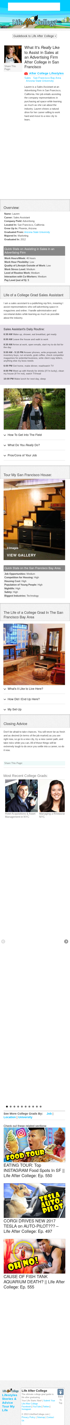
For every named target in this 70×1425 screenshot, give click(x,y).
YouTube (37, 1406)
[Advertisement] (34, 7)
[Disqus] (34, 1339)
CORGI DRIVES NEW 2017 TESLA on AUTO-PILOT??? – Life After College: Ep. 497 (31, 1226)
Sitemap (41, 1417)
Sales (27, 77)
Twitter (46, 1406)
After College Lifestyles (46, 73)
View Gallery (21, 555)
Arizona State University (40, 80)
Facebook (26, 1406)
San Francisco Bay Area (47, 77)
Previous (3, 941)
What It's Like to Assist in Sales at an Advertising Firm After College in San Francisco (42, 56)
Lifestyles (9, 1395)
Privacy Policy (28, 1417)
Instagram (26, 1409)
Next (65, 941)
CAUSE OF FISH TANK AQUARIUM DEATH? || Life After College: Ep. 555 (34, 1281)
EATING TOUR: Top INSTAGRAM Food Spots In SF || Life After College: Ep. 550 (34, 1170)
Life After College (34, 1390)
